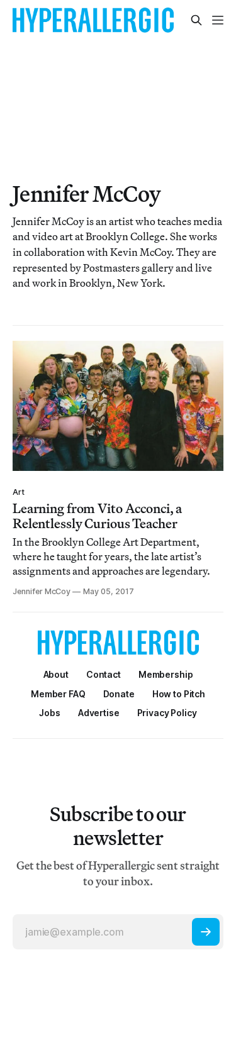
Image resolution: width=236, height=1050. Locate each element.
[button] (165, 674)
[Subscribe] (206, 932)
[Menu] (218, 20)
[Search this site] (196, 20)
